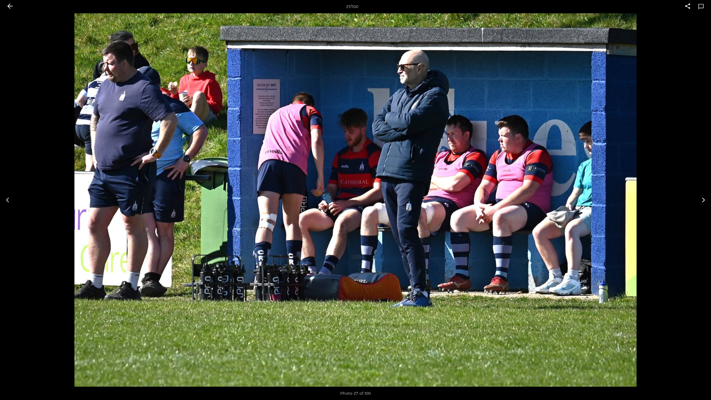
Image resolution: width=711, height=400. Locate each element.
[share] (687, 7)
